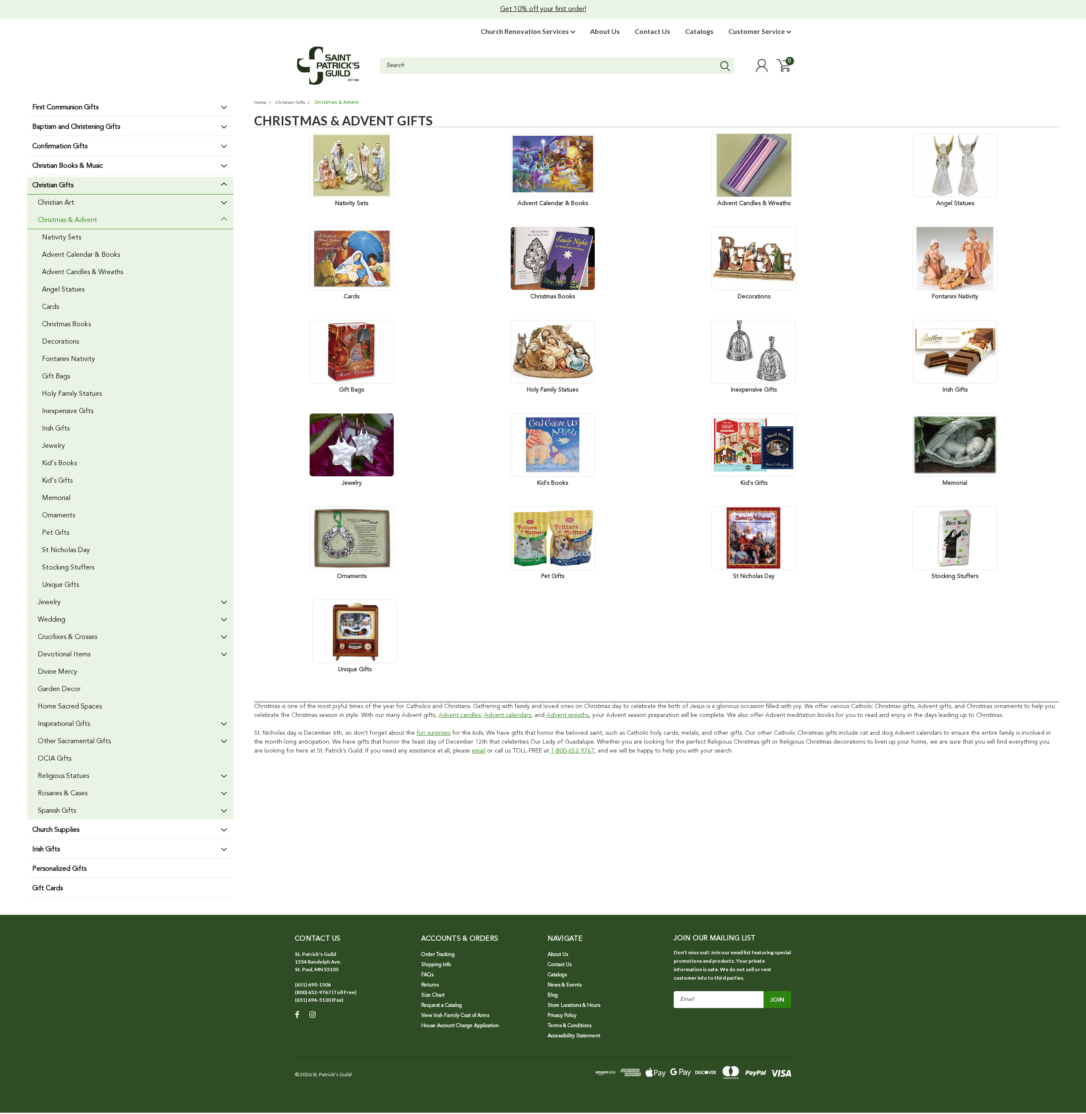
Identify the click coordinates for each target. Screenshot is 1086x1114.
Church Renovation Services (525, 31)
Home (260, 102)
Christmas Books (66, 324)
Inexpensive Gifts (67, 411)
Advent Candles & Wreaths (82, 272)
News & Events (565, 985)
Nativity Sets (61, 237)
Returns (430, 985)
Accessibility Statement (574, 1036)
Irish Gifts (56, 428)
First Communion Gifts (65, 107)
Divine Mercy (57, 672)
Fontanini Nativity (68, 359)
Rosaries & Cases (62, 793)
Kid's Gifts (57, 481)
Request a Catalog (441, 1005)
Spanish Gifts (57, 811)
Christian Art (56, 203)
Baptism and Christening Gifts (76, 127)
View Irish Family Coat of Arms (455, 1015)
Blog (553, 995)
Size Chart (433, 995)
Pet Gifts (55, 533)
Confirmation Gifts (59, 146)
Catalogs (699, 31)
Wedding (51, 620)
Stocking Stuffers (68, 567)
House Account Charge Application (460, 1025)
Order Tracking (438, 954)
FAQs (427, 975)
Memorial (56, 498)
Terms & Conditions (569, 1025)
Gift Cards (47, 888)
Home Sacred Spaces (70, 706)
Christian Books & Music (67, 166)
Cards (50, 307)
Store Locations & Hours (574, 1005)
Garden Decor (59, 689)
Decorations (60, 342)
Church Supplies (55, 830)
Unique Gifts (60, 585)
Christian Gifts (52, 185)
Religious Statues (63, 776)
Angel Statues (63, 289)
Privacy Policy (562, 1015)
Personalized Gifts (59, 869)
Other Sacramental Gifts (74, 741)
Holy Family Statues (72, 394)
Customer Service (757, 31)
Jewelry (53, 446)
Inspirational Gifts (64, 724)
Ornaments (58, 515)
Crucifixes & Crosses (67, 637)
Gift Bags (56, 376)
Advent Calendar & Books (81, 255)
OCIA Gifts (54, 759)
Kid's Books (59, 463)
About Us (605, 31)
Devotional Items (64, 654)
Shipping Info (436, 964)
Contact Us (652, 31)
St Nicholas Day (66, 550)
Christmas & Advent (67, 220)
